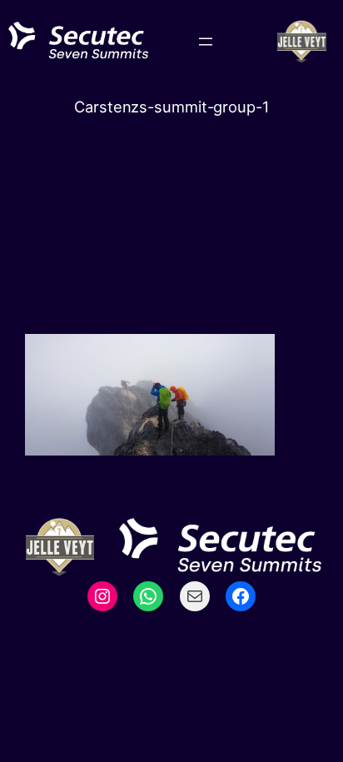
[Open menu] (206, 42)
